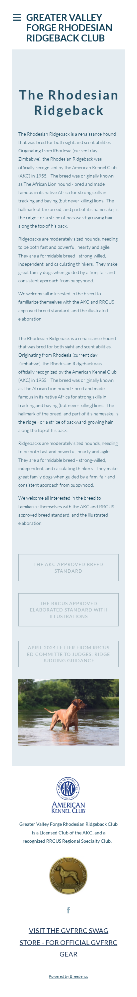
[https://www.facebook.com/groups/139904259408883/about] (68, 910)
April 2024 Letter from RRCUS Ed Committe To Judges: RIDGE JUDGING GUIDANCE (68, 654)
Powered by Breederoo (68, 976)
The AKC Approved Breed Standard (68, 567)
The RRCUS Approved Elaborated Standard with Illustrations (68, 610)
